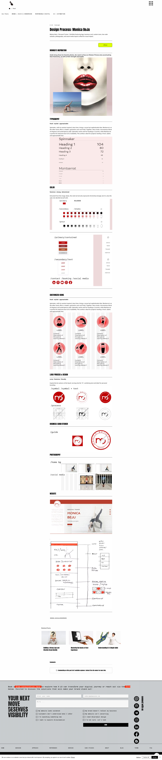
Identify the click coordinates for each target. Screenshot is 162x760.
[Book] (136, 705)
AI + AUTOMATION (59, 14)
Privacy (73, 757)
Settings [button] (138, 757)
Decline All (146, 757)
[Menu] (151, 3)
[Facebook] (136, 734)
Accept (155, 757)
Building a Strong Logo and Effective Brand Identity (51, 649)
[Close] (160, 757)
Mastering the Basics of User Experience (79, 649)
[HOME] (9, 8)
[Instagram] (136, 719)
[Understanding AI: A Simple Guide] (108, 638)
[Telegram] (136, 712)
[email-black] (136, 698)
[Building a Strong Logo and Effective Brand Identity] (53, 638)
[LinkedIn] (136, 727)
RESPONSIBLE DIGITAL (42, 14)
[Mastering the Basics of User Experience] (81, 638)
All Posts (5, 14)
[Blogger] (136, 741)
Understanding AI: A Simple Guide (108, 648)
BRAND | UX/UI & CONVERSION (22, 14)
